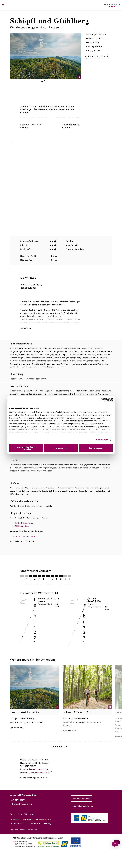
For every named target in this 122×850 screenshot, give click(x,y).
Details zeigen (102, 440)
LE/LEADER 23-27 (18, 823)
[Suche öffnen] (12, 4)
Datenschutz (27, 819)
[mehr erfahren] (34, 697)
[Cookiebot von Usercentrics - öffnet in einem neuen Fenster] (102, 399)
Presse (13, 814)
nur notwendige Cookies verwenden (26, 448)
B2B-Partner (29, 814)
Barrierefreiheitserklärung (39, 823)
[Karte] (7, 4)
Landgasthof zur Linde (25, 536)
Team (20, 814)
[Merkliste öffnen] (10, 4)
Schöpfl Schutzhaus (24, 523)
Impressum (15, 819)
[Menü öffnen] (3, 4)
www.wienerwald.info (39, 772)
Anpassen (60, 448)
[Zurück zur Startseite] (112, 5)
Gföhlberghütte (22, 526)
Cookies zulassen (96, 448)
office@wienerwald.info (37, 769)
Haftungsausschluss (44, 819)
